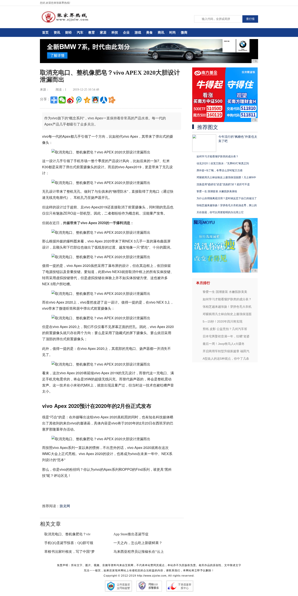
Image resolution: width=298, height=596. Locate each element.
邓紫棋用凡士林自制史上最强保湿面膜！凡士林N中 (226, 177)
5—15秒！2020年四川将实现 (222, 321)
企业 (126, 32)
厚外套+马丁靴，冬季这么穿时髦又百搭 (220, 170)
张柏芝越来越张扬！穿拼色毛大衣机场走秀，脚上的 (227, 205)
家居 (103, 32)
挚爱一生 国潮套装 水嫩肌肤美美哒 (217, 191)
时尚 (172, 32)
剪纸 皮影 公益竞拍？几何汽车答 (225, 329)
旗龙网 (65, 506)
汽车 (80, 32)
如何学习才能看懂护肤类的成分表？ (217, 156)
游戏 (138, 32)
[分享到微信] (62, 99)
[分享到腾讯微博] (78, 99)
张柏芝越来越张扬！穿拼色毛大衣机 (227, 306)
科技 (114, 32)
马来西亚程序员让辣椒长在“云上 (138, 551)
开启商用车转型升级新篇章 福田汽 (226, 351)
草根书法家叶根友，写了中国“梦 (69, 551)
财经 (68, 32)
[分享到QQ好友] (95, 99)
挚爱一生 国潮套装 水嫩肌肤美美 (225, 292)
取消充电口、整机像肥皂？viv (67, 534)
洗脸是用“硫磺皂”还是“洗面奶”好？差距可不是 (223, 184)
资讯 (57, 32)
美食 (149, 32)
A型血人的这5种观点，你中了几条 (226, 358)
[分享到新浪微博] (70, 99)
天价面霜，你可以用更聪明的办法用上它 (220, 212)
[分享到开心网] (111, 99)
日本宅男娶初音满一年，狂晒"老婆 (226, 336)
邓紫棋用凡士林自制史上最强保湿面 (227, 314)
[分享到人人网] (103, 99)
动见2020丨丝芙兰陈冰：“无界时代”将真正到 (223, 163)
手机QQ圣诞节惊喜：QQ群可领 (68, 543)
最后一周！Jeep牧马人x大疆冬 (224, 343)
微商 (184, 32)
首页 (45, 32)
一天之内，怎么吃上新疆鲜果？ (137, 543)
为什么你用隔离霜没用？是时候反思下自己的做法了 (227, 198)
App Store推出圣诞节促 (131, 534)
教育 (91, 32)
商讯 (161, 32)
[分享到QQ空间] (87, 99)
